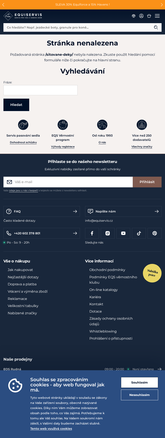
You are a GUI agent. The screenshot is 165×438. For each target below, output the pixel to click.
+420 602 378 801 (27, 233)
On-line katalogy (103, 290)
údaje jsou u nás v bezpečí (23, 190)
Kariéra (95, 297)
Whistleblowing (103, 331)
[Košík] (149, 16)
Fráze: (7, 82)
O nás (102, 142)
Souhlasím (139, 382)
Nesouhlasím (139, 395)
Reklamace (17, 299)
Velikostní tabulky (23, 306)
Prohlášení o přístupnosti (110, 338)
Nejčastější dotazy (23, 277)
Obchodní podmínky (107, 270)
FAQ (17, 211)
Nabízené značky (22, 313)
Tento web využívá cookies (51, 428)
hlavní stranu (109, 60)
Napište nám (106, 211)
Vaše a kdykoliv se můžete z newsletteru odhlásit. (45, 190)
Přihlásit (147, 182)
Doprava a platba (22, 284)
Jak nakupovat (20, 270)
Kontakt (96, 304)
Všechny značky (141, 146)
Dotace (95, 311)
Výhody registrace (63, 146)
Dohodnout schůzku (23, 142)
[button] (3, 4)
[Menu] (157, 16)
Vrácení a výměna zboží (27, 291)
